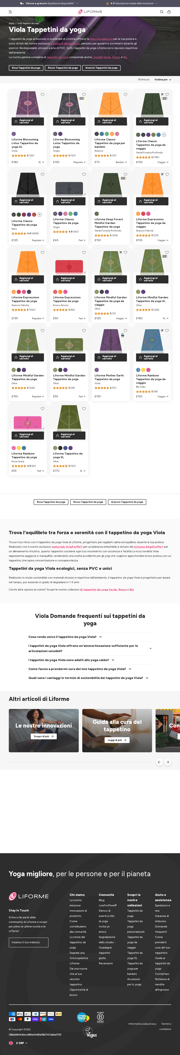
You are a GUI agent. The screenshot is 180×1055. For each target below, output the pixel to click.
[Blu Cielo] (138, 370)
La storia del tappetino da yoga (78, 942)
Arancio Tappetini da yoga (101, 67)
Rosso (116, 57)
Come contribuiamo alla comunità (78, 926)
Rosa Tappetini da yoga (26, 67)
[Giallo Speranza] (143, 370)
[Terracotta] (34, 215)
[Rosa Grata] (148, 370)
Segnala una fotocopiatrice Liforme (79, 958)
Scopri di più (41, 736)
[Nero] (14, 215)
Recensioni (106, 963)
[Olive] (153, 135)
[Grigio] (55, 134)
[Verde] (107, 134)
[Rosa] (117, 134)
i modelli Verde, (102, 57)
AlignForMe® (154, 546)
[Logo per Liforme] (90, 11)
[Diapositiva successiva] (167, 762)
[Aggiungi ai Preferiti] (42, 94)
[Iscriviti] (44, 942)
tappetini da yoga (57, 57)
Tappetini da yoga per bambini (135, 969)
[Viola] (14, 134)
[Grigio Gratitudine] (29, 292)
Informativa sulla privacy (142, 1023)
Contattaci (162, 974)
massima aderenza (101, 39)
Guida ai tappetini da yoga (162, 963)
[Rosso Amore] (143, 214)
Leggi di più (115, 740)
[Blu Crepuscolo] (65, 448)
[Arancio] (112, 134)
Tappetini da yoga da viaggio (135, 942)
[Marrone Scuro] (24, 215)
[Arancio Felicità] (138, 214)
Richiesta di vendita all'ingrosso (162, 984)
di (81, 589)
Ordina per (161, 79)
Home (11, 23)
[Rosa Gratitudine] (148, 214)
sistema (139, 546)
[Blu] (102, 134)
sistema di (57, 43)
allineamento (72, 43)
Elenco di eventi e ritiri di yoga (106, 916)
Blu (125, 57)
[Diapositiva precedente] (159, 762)
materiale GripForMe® (67, 546)
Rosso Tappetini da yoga (63, 67)
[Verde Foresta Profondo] (138, 135)
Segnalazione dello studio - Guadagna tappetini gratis (107, 947)
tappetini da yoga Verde (100, 589)
